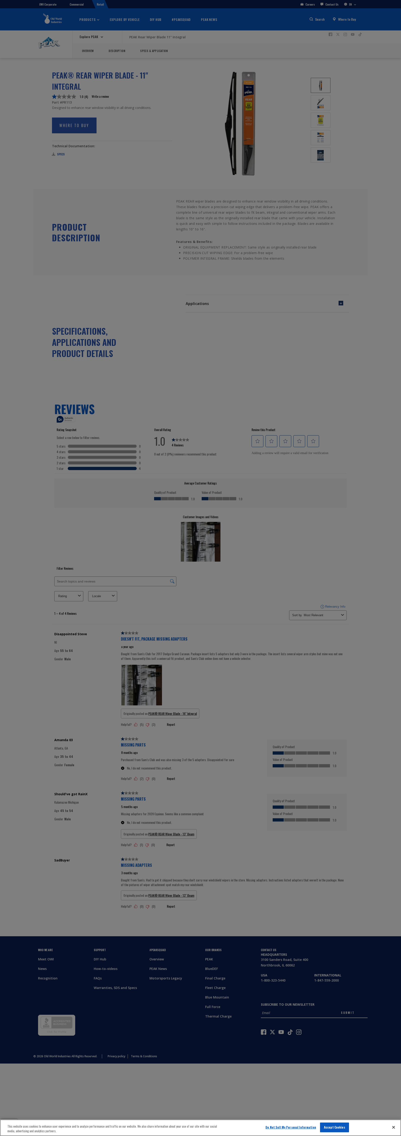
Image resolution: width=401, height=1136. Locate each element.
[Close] (393, 1127)
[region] (200, 1128)
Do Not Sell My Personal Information (290, 1127)
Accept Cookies (334, 1127)
